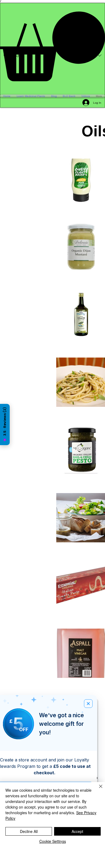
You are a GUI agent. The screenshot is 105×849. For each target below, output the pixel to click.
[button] (52, 46)
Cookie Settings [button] (52, 841)
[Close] (97, 789)
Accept (77, 831)
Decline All (29, 831)
